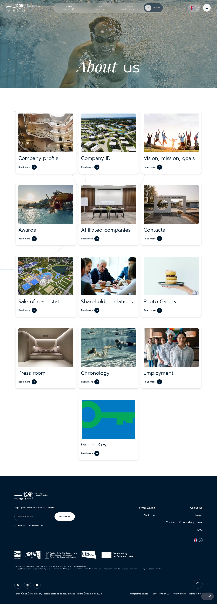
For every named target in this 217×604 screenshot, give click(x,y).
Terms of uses (196, 593)
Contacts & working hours (184, 522)
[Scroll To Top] (198, 584)
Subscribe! (64, 516)
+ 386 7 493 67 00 (160, 593)
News (199, 515)
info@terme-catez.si (139, 593)
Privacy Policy (179, 593)
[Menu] (207, 8)
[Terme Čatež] (23, 8)
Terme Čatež (146, 508)
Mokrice (149, 515)
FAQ (200, 530)
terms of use (37, 525)
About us (196, 508)
